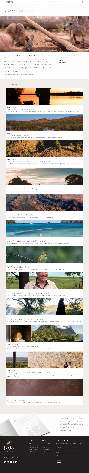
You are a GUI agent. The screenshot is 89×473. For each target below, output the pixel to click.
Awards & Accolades (15, 344)
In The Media (13, 107)
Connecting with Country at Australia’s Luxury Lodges (25, 319)
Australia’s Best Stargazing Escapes (19, 400)
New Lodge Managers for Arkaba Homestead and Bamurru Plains (29, 293)
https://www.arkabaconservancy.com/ (25, 74)
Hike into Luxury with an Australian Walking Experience (26, 189)
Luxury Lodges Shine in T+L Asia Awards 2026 (22, 347)
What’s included (45, 447)
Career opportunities (33, 447)
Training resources (33, 458)
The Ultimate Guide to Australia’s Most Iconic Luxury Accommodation (31, 161)
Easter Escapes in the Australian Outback (21, 109)
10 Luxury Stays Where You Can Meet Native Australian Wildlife (28, 373)
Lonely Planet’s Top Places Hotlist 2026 (20, 215)
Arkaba (6, 60)
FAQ (43, 453)
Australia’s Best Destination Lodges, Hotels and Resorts (26, 241)
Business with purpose (33, 445)
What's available (45, 449)
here (5, 57)
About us (30, 443)
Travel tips (44, 445)
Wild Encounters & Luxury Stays (18, 267)
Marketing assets (32, 451)
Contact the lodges (46, 443)
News (12, 133)
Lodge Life (18, 456)
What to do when (45, 451)
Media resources (32, 453)
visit (17, 71)
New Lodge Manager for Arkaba (18, 135)
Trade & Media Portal (33, 449)
